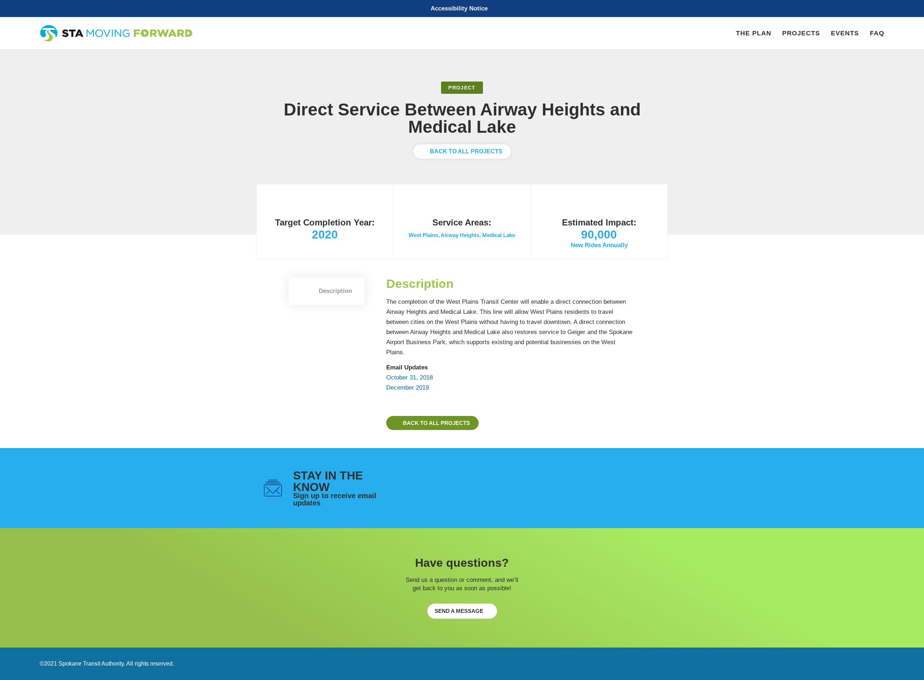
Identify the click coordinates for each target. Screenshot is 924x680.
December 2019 (407, 387)
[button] (462, 8)
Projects (801, 33)
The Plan (753, 33)
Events (845, 33)
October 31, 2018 (409, 377)
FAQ (877, 33)
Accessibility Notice (459, 8)
